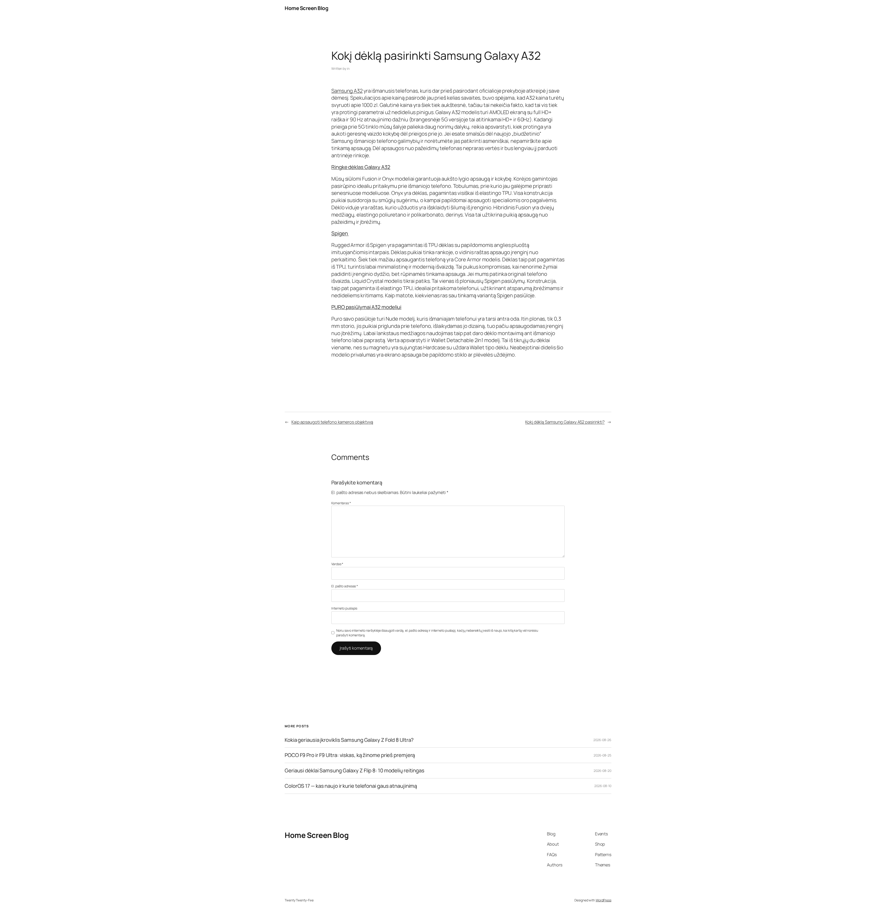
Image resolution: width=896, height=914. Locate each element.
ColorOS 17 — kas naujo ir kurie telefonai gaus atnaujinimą (351, 786)
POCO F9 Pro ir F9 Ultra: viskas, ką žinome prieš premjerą (350, 755)
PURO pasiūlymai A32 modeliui (366, 307)
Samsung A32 (347, 90)
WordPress (603, 900)
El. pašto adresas (344, 586)
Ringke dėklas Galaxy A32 (360, 167)
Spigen (340, 233)
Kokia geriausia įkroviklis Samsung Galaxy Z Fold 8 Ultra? (349, 740)
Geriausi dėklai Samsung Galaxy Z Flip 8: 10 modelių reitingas (354, 771)
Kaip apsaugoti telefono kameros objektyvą (332, 422)
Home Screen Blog (306, 8)
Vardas (337, 564)
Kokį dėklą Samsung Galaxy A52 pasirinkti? (565, 422)
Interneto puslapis (344, 608)
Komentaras (341, 503)
